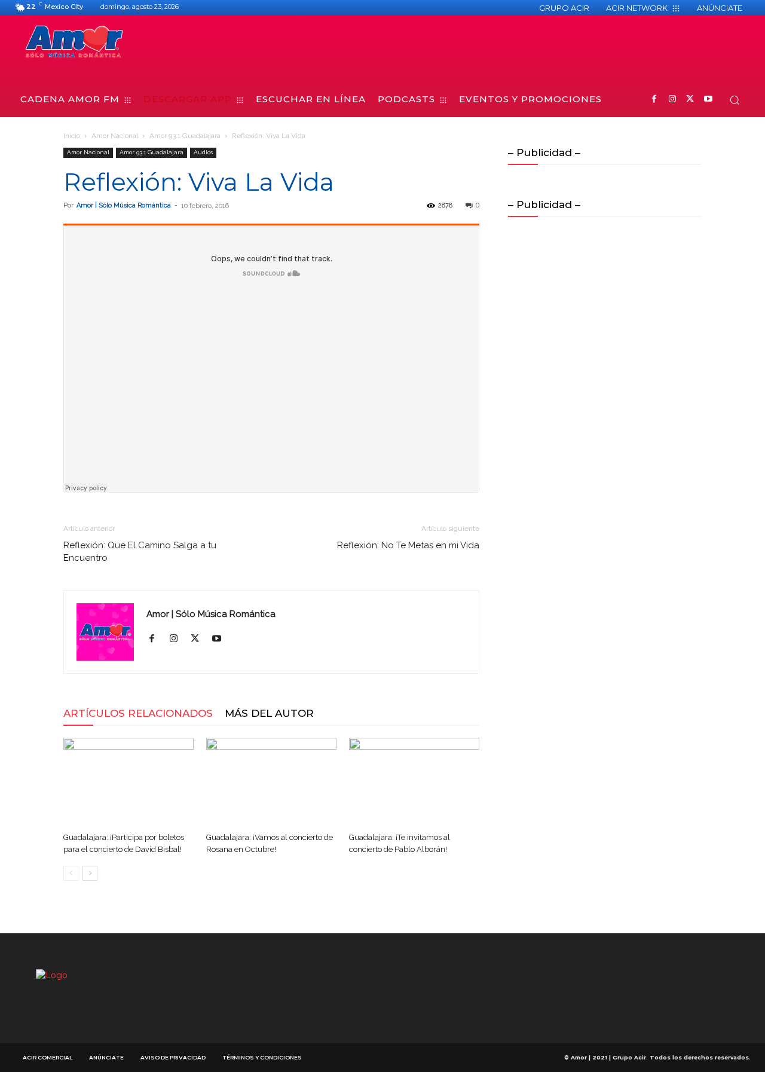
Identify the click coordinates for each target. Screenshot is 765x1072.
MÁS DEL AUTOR (269, 713)
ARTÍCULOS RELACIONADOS (138, 713)
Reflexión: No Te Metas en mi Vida (408, 545)
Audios (203, 152)
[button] (734, 100)
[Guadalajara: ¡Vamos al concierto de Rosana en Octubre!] (271, 782)
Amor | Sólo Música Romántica (123, 205)
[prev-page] (70, 873)
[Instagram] (672, 99)
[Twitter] (690, 99)
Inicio (71, 136)
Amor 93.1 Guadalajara (185, 136)
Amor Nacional (114, 136)
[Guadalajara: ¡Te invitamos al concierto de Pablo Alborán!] (414, 782)
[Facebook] (654, 99)
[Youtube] (707, 99)
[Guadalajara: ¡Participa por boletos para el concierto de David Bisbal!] (128, 782)
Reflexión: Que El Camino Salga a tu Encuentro (139, 551)
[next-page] (89, 873)
